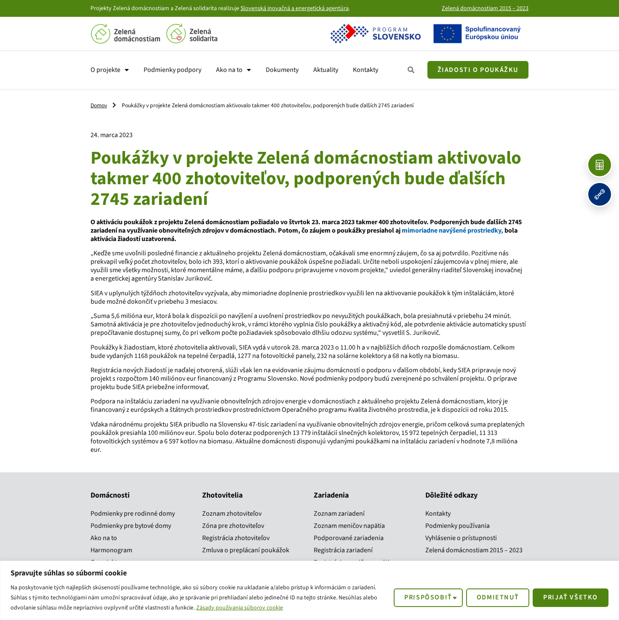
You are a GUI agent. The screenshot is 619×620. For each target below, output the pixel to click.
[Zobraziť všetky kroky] (411, 70)
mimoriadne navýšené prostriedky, (452, 230)
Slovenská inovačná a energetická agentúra (294, 8)
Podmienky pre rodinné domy (133, 513)
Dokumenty (282, 69)
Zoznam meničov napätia (349, 525)
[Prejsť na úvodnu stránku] (125, 33)
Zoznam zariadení (339, 513)
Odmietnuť (498, 597)
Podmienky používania (457, 525)
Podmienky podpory (172, 69)
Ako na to (229, 69)
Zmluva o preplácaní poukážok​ (245, 550)
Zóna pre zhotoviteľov (233, 525)
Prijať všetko (570, 597)
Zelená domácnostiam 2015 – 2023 (485, 8)
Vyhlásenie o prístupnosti (461, 538)
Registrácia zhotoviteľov (235, 538)
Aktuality (325, 69)
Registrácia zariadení (343, 550)
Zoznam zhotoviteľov (231, 513)
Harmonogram (111, 550)
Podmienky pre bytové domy (131, 525)
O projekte (105, 69)
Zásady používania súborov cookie (239, 608)
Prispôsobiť (428, 597)
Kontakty (365, 69)
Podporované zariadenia (349, 538)
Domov (99, 105)
